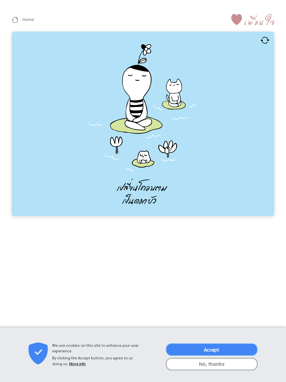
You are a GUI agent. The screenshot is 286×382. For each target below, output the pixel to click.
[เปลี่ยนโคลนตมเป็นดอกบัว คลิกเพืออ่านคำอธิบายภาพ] (143, 123)
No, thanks (212, 364)
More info (77, 363)
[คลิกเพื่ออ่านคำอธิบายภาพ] (265, 40)
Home (27, 19)
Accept (211, 349)
